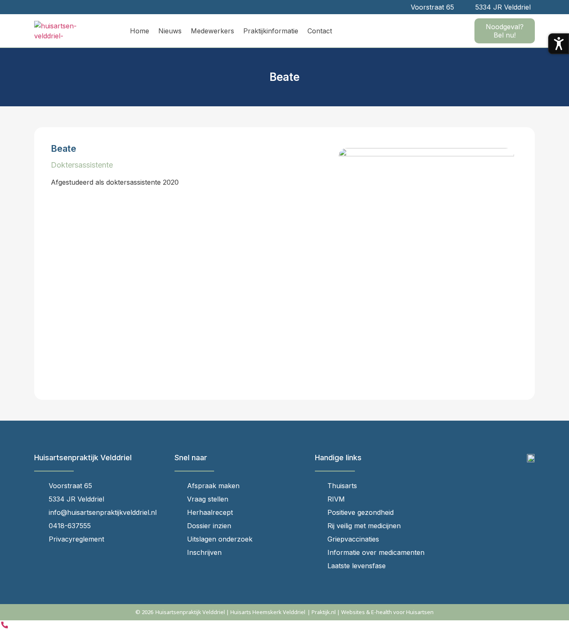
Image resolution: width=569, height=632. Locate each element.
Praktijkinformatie (270, 31)
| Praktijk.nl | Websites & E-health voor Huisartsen (370, 612)
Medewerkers (212, 31)
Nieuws (170, 31)
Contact (319, 31)
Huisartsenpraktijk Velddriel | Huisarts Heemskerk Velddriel (230, 612)
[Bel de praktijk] (4, 627)
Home (139, 31)
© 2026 (144, 612)
